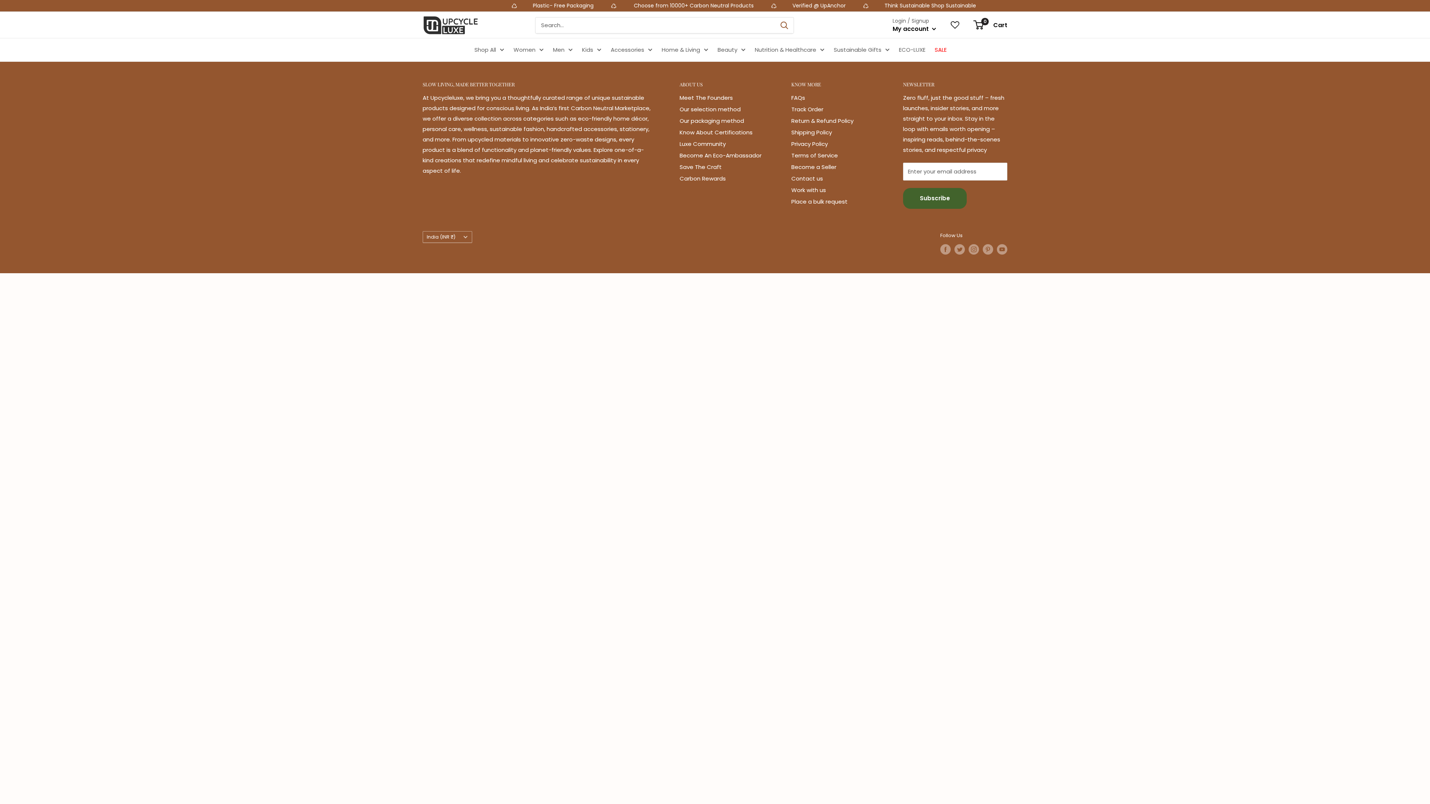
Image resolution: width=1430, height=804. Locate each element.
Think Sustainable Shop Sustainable (835, 5)
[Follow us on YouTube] (1002, 249)
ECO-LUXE (912, 50)
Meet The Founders (706, 98)
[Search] (784, 25)
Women (525, 50)
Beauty (727, 50)
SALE (941, 50)
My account (911, 29)
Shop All (485, 50)
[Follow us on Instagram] (974, 249)
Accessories (627, 50)
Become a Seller (813, 167)
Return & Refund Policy (822, 121)
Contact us (807, 178)
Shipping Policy (811, 132)
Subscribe (935, 198)
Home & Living (681, 50)
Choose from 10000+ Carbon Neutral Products (597, 5)
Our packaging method (712, 121)
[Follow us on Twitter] (959, 249)
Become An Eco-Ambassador (721, 155)
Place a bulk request (819, 201)
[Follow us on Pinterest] (988, 249)
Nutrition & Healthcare (785, 50)
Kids (587, 50)
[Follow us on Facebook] (945, 249)
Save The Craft (701, 167)
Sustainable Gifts (857, 50)
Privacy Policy (809, 144)
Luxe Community (703, 144)
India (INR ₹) (441, 237)
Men (559, 50)
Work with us (808, 190)
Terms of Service (814, 155)
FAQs (798, 98)
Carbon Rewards (703, 178)
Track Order (807, 109)
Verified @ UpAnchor (723, 5)
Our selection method (710, 109)
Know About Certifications (716, 132)
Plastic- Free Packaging (469, 5)
